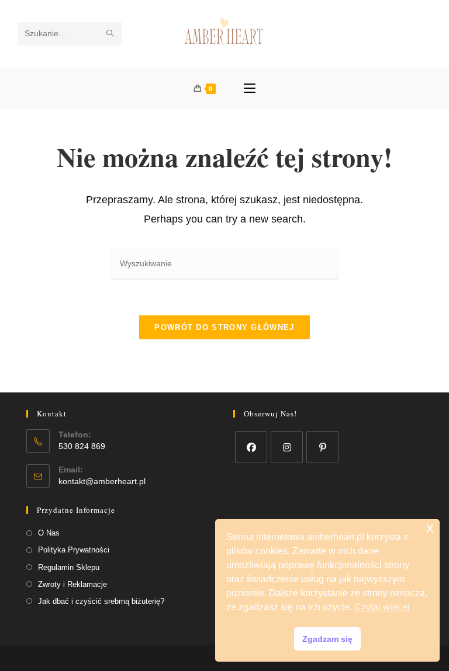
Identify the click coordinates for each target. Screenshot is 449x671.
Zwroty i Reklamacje (72, 584)
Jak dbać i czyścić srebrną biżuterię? (101, 601)
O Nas (49, 533)
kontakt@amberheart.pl (102, 481)
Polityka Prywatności (73, 549)
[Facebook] (251, 447)
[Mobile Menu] (249, 88)
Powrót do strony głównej (224, 327)
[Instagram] (287, 447)
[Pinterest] (322, 447)
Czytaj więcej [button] (382, 607)
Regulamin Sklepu (68, 567)
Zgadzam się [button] (327, 639)
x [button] (430, 527)
